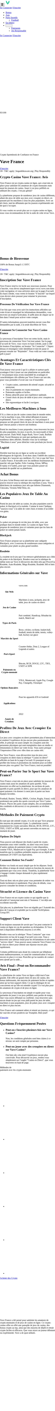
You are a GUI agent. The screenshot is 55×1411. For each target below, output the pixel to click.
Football (15, 20)
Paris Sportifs (11, 17)
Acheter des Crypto (8, 1278)
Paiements (15, 28)
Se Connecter (6, 7)
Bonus (8, 12)
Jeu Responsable (18, 31)
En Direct (10, 22)
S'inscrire (17, 7)
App (8, 15)
